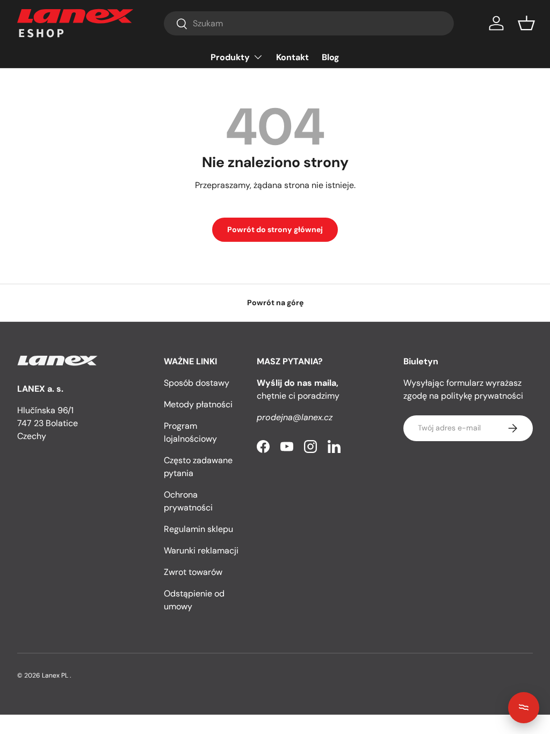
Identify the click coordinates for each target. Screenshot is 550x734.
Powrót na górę (275, 302)
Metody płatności (198, 404)
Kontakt (292, 57)
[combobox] (308, 23)
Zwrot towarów (193, 572)
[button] (526, 23)
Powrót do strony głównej (275, 229)
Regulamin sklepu (198, 529)
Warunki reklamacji (201, 550)
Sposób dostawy (196, 382)
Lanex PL (55, 675)
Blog (330, 57)
